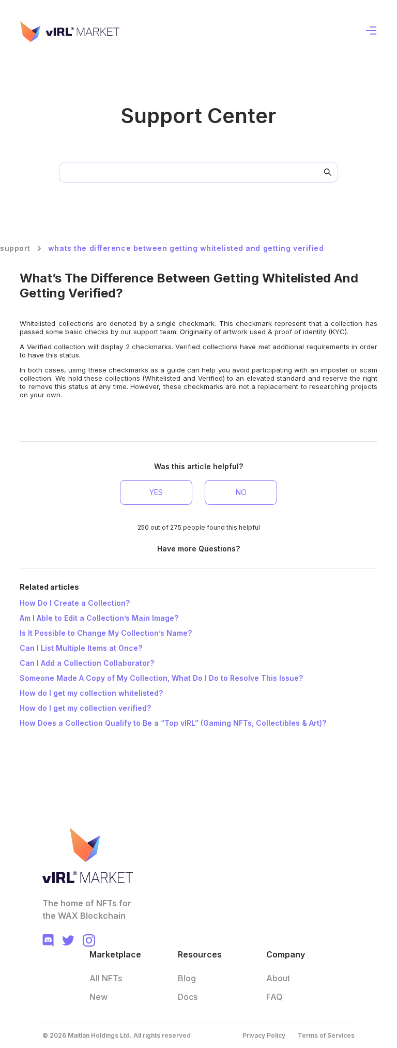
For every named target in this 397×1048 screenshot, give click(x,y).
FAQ (274, 997)
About (278, 978)
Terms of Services (326, 1035)
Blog (187, 978)
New (98, 997)
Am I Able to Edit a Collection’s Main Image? (99, 617)
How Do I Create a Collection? (75, 602)
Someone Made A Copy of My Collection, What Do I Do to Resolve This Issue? (161, 677)
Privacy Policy (263, 1035)
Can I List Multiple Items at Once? (81, 647)
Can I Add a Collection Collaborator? (87, 662)
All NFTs (105, 978)
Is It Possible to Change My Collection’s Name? (106, 632)
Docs (187, 997)
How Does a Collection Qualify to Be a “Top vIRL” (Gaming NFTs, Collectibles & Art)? (173, 722)
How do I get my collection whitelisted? (91, 692)
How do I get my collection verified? (85, 707)
